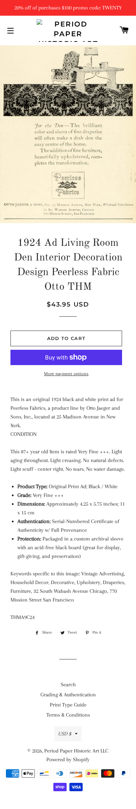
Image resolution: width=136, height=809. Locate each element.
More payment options (66, 373)
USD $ (64, 734)
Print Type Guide (68, 705)
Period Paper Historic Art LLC (76, 751)
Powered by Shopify (68, 759)
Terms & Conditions (68, 715)
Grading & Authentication (68, 694)
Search (68, 684)
